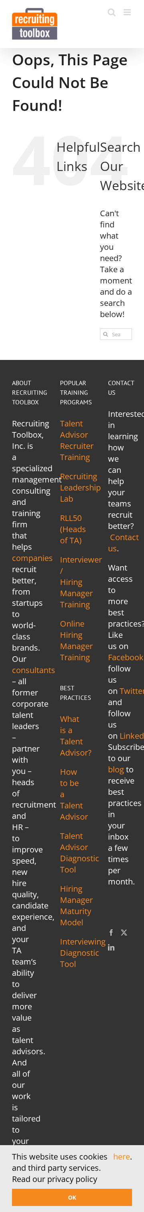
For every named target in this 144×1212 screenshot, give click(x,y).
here (121, 1156)
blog (116, 769)
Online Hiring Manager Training (76, 640)
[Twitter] (124, 932)
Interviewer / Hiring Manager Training (81, 582)
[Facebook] (111, 932)
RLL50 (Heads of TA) (73, 529)
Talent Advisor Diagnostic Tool (79, 852)
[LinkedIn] (111, 947)
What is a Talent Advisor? (76, 736)
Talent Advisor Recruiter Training (77, 440)
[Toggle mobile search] (112, 12)
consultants (33, 670)
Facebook (126, 657)
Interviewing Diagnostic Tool (83, 952)
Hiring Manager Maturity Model (76, 905)
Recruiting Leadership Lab (80, 487)
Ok (72, 1197)
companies (32, 558)
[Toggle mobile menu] (128, 12)
